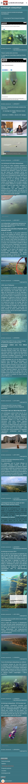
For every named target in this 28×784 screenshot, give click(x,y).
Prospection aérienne (6, 768)
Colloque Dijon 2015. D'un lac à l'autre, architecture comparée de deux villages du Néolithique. (12, 407)
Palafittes (24, 282)
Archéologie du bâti (5, 773)
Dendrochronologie (5, 761)
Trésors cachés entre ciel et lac (9, 53)
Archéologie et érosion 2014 (8, 551)
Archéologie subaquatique (21, 49)
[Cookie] (3, 781)
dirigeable (5, 249)
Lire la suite (5, 216)
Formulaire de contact (6, 780)
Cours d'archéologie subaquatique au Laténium (13, 662)
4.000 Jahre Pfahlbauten (7, 285)
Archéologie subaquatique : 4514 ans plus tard (13, 703)
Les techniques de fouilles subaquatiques (12, 163)
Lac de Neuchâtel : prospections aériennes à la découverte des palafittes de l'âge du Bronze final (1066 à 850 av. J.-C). (13, 225)
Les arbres (3, 770)
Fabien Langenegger (7, 48)
